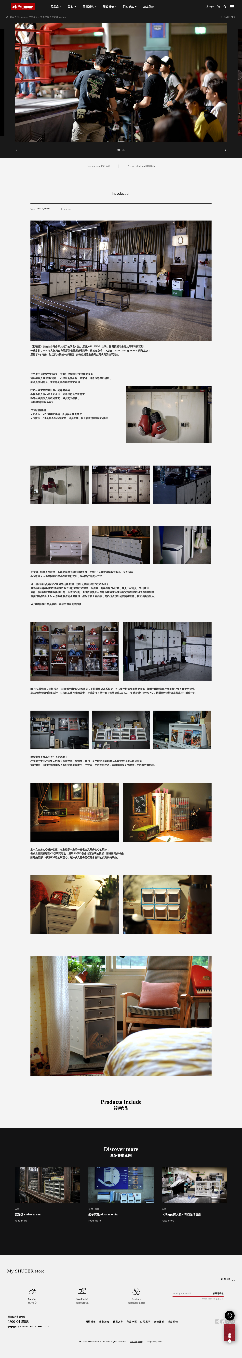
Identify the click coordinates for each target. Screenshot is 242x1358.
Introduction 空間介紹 (98, 166)
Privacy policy (136, 1342)
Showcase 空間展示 (27, 17)
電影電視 (44, 17)
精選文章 (118, 1321)
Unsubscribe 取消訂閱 (212, 1299)
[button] (225, 150)
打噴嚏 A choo (59, 17)
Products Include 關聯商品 (141, 166)
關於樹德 (91, 1321)
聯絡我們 (173, 1321)
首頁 (12, 17)
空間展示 (145, 1321)
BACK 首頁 (230, 17)
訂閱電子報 (218, 1293)
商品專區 (132, 1321)
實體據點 (159, 1321)
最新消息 (104, 1321)
